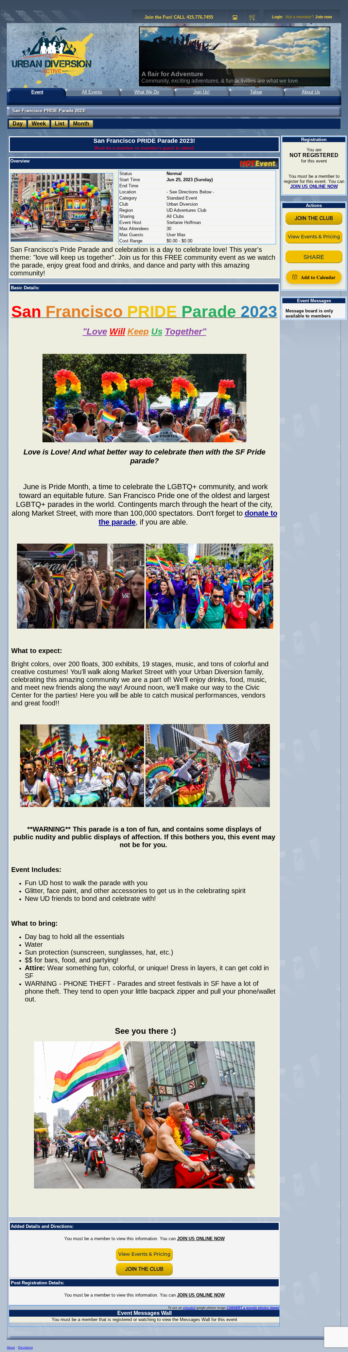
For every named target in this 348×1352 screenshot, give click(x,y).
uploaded (189, 1308)
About (11, 1347)
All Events (92, 92)
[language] (235, 17)
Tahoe (256, 92)
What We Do (146, 92)
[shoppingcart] (252, 18)
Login (277, 17)
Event (37, 92)
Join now (323, 17)
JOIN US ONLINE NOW (201, 1238)
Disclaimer (25, 1347)
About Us (311, 92)
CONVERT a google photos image (253, 1308)
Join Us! (201, 92)
